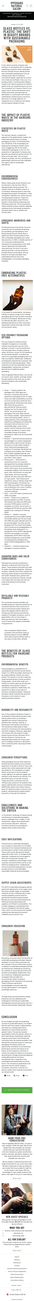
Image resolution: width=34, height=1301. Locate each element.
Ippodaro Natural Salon (17, 6)
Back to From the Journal (18, 1090)
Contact (17, 1265)
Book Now (17, 1178)
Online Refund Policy (17, 1280)
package (13, 24)
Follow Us (16, 1290)
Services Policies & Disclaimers (17, 1268)
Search (17, 1257)
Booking (17, 1260)
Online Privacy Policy (16, 1274)
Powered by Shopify (17, 1299)
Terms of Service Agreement (17, 1271)
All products (17, 1262)
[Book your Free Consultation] (17, 1120)
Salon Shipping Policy (17, 1277)
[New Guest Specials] (17, 1198)
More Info (16, 1285)
